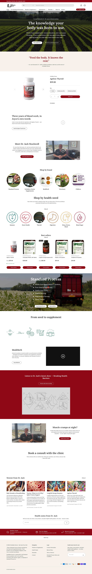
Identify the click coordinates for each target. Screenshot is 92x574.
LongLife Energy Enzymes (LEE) (46, 257)
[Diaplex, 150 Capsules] (62, 247)
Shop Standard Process (40, 306)
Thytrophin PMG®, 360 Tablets (30, 257)
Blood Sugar (79, 225)
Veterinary (62, 189)
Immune (12, 225)
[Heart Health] (25, 217)
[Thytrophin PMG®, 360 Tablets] (30, 247)
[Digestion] (52, 217)
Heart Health (26, 225)
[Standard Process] (14, 180)
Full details (52, 103)
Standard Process (14, 189)
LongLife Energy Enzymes (54, 493)
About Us (58, 9)
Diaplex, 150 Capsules (60, 257)
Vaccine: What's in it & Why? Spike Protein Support (35, 494)
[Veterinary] (62, 180)
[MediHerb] (46, 180)
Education (50, 9)
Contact (63, 9)
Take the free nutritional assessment (52, 42)
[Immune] (12, 217)
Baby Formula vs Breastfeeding (16, 493)
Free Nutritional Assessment (17, 9)
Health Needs (42, 9)
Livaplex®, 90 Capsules (76, 257)
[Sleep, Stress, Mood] (66, 217)
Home (8, 9)
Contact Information (51, 547)
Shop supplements (37, 42)
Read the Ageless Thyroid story (19, 128)
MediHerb (46, 189)
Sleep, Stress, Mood (66, 226)
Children (78, 189)
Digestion (53, 225)
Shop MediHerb (17, 362)
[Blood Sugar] (79, 217)
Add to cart (70, 96)
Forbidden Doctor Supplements (30, 190)
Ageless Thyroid (57, 79)
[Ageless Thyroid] (14, 247)
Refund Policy (50, 550)
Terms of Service (50, 552)
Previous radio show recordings (46, 383)
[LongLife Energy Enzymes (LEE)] (46, 247)
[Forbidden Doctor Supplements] (30, 180)
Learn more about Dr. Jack (27, 156)
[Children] (78, 180)
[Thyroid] (39, 217)
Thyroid (39, 225)
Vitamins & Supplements (30, 9)
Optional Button (53, 306)
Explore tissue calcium (65, 438)
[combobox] (48, 5)
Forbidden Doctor (53, 76)
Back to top (46, 537)
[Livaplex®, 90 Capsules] (78, 247)
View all (46, 208)
